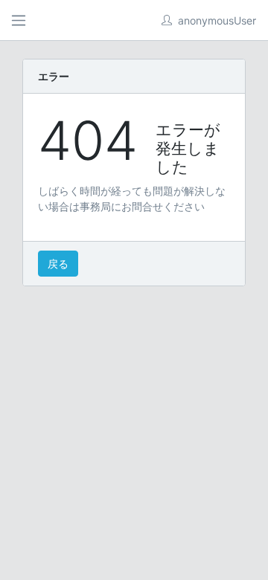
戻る (58, 263)
